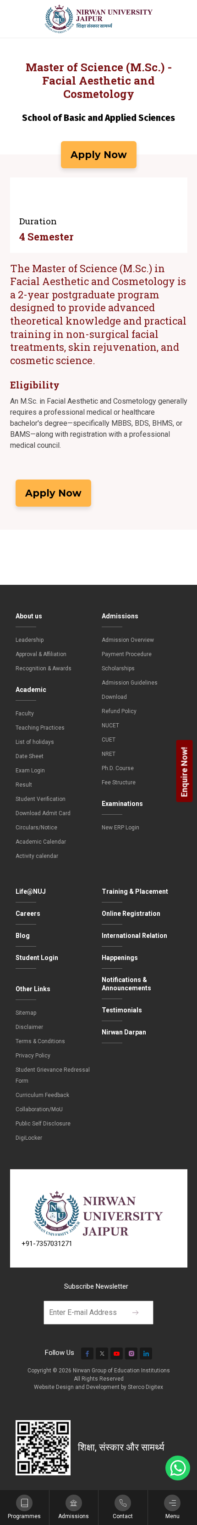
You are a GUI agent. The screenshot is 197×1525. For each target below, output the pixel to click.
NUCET (110, 725)
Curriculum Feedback (42, 1095)
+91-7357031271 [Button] (47, 1243)
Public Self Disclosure (43, 1123)
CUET (108, 740)
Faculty (25, 713)
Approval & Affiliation (41, 654)
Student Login (37, 957)
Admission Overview (128, 640)
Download (114, 697)
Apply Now (99, 154)
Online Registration (131, 913)
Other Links (33, 989)
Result (24, 785)
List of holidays (35, 742)
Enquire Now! (184, 772)
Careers (28, 913)
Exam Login (30, 770)
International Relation (134, 935)
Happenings (120, 957)
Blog (23, 935)
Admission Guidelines (130, 683)
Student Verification (41, 799)
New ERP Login (120, 827)
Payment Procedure (127, 654)
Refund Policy (119, 711)
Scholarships (118, 668)
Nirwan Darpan (124, 1032)
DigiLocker (29, 1138)
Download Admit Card (43, 813)
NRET (108, 754)
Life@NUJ (31, 891)
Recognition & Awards (43, 668)
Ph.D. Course (118, 768)
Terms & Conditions (40, 1041)
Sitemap (26, 1013)
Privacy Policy (33, 1055)
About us (29, 616)
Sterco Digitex (145, 1387)
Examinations (122, 803)
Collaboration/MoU (39, 1109)
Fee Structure (119, 782)
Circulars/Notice (36, 827)
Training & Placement (135, 891)
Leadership (30, 640)
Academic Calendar (41, 842)
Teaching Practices (40, 728)
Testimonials (122, 1010)
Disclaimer (29, 1027)
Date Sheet (30, 756)
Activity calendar (37, 856)
